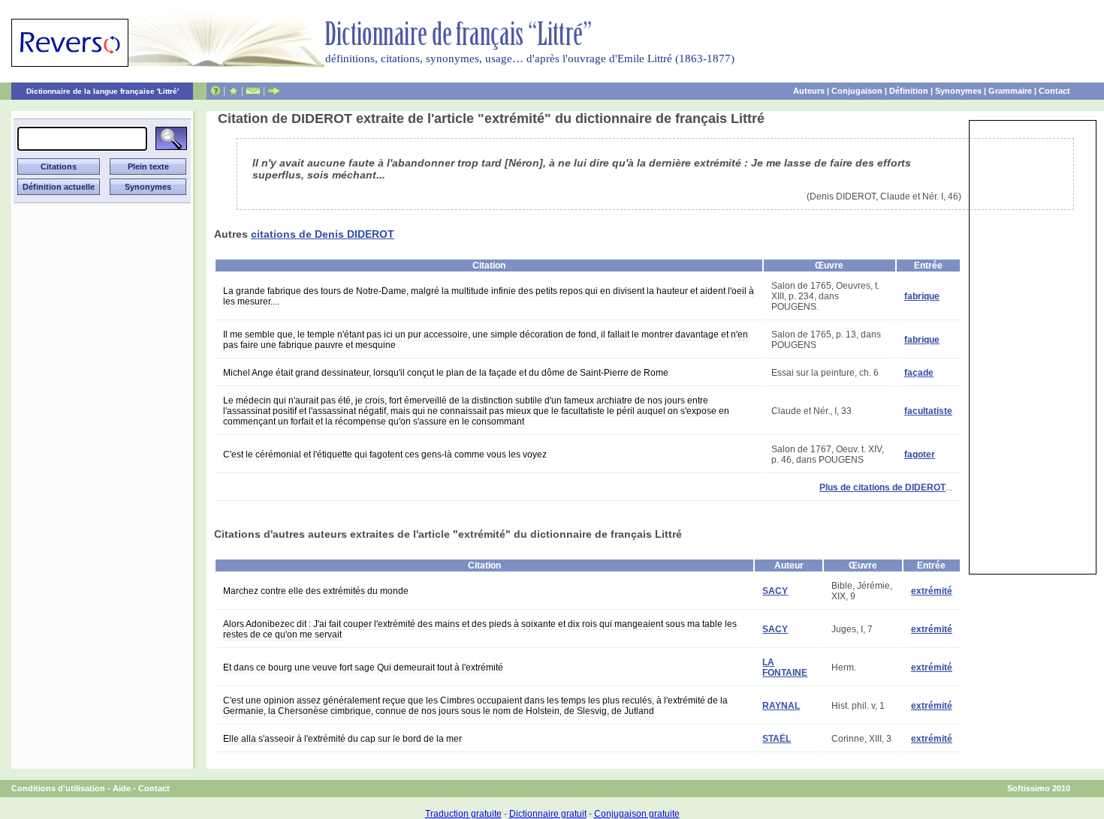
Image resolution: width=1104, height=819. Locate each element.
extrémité (931, 591)
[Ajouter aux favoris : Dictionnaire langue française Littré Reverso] (233, 91)
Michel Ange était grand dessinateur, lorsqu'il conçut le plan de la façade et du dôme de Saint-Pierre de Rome (445, 373)
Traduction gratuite (463, 813)
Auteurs (809, 90)
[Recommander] (273, 91)
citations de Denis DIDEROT (322, 234)
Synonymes (958, 90)
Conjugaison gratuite (637, 813)
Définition (908, 90)
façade (919, 373)
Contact (1054, 90)
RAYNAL (781, 705)
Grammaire (1010, 90)
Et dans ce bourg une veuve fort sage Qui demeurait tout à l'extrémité (363, 667)
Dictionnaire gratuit (548, 813)
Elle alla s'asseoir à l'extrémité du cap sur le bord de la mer (342, 739)
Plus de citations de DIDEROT (882, 487)
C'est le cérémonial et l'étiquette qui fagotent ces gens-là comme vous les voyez (385, 454)
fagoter (919, 454)
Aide (122, 788)
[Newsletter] (253, 91)
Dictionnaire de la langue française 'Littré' (102, 91)
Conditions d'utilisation (58, 788)
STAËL (776, 739)
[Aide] (215, 91)
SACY (775, 591)
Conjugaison (856, 90)
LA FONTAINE (784, 667)
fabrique (922, 296)
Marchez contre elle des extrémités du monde (316, 591)
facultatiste (928, 411)
